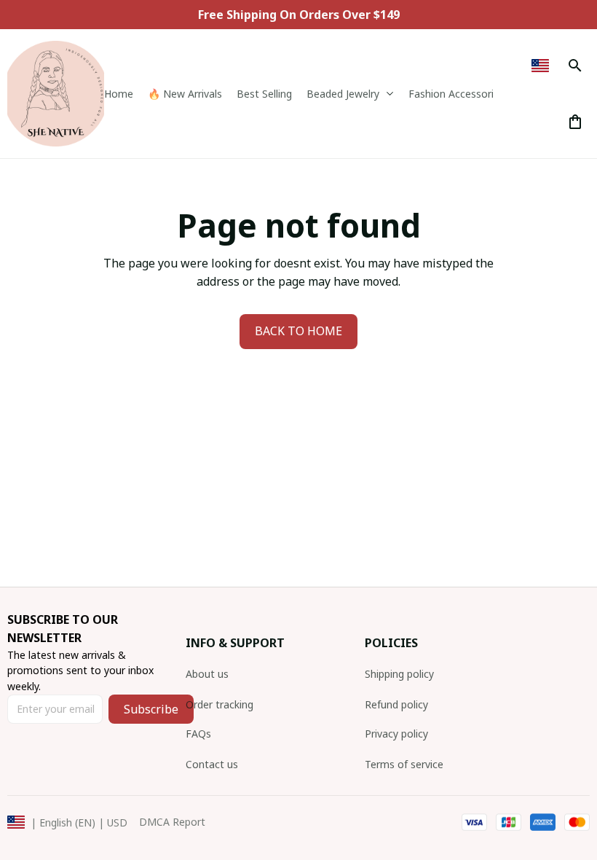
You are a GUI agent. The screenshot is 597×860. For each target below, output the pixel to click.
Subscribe (151, 709)
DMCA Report (172, 822)
